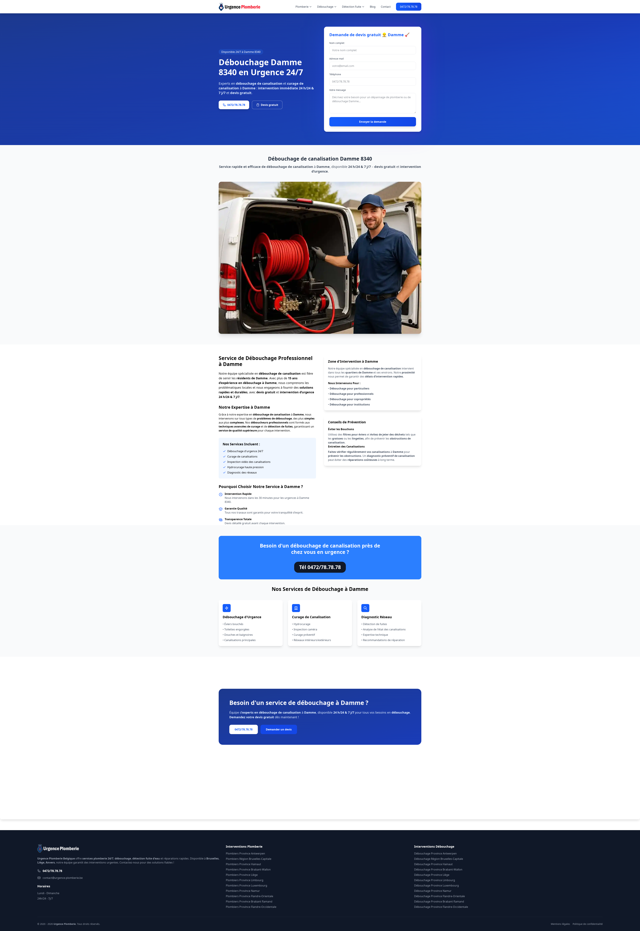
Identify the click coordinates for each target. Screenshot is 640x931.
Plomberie (302, 7)
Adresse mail (336, 58)
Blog (373, 7)
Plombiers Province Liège (242, 875)
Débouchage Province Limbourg (434, 880)
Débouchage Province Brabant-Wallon (438, 869)
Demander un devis (279, 729)
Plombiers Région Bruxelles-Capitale (248, 859)
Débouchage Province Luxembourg (436, 885)
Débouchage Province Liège (431, 875)
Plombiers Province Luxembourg (246, 885)
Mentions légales (560, 923)
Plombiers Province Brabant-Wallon (248, 869)
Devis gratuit (269, 105)
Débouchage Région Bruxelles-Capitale (438, 859)
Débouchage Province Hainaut (433, 864)
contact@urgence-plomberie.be (63, 878)
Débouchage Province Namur (433, 891)
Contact (386, 7)
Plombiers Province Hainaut (243, 864)
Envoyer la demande (372, 122)
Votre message (337, 90)
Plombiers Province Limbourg (244, 880)
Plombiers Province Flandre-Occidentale (251, 907)
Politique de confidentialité (588, 923)
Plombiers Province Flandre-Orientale (249, 896)
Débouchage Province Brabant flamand (439, 901)
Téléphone (335, 74)
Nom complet (336, 43)
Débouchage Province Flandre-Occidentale (441, 907)
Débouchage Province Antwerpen (435, 853)
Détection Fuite (351, 7)
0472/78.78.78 (408, 7)
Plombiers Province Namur (243, 891)
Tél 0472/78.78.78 (320, 567)
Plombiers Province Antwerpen (245, 853)
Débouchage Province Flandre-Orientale (439, 896)
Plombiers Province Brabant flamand (249, 901)
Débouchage (325, 7)
